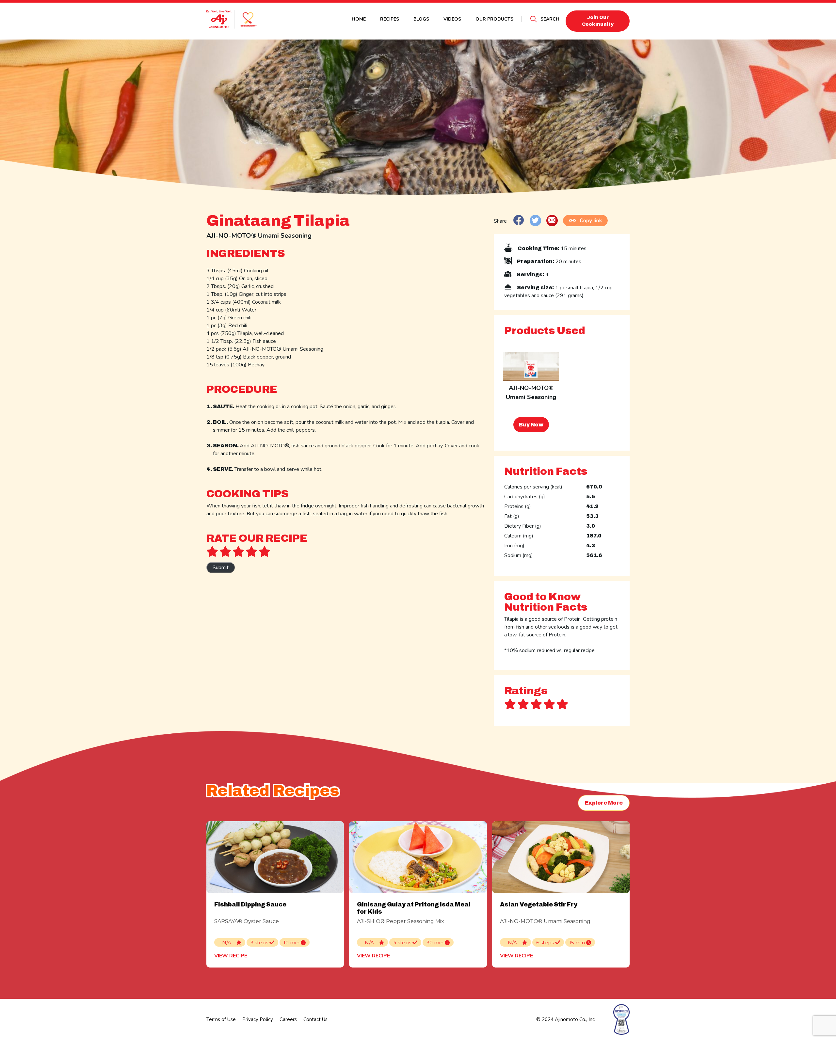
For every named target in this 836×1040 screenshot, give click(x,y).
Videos (452, 19)
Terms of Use (221, 1019)
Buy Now (531, 424)
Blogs (421, 19)
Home (359, 19)
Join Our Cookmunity (598, 21)
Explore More (604, 803)
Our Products (494, 19)
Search (549, 19)
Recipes (389, 19)
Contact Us (315, 1019)
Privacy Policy (257, 1019)
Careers (288, 1019)
